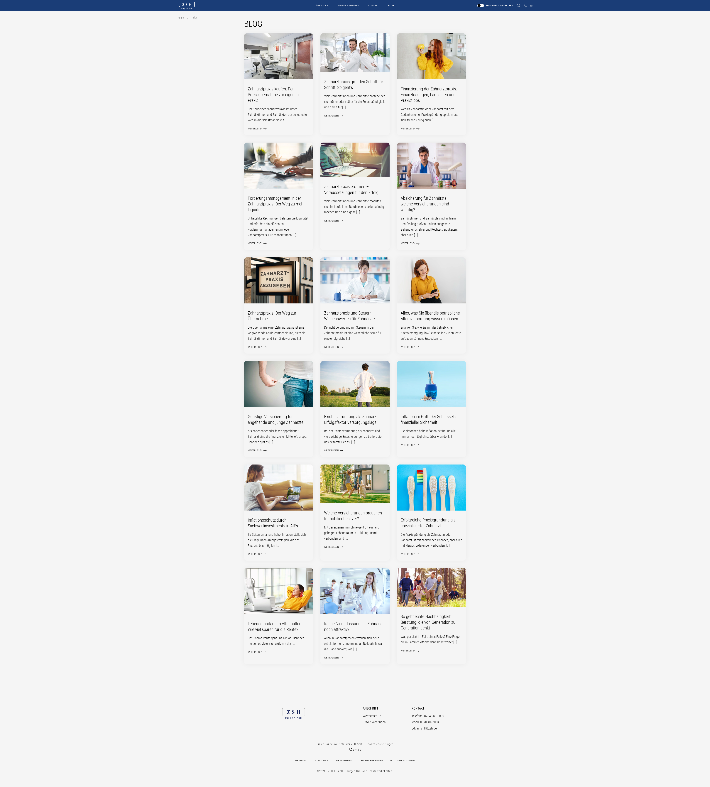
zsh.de (357, 749)
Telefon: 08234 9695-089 (428, 716)
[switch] (480, 5)
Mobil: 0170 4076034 (425, 722)
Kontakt (373, 5)
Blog (391, 5)
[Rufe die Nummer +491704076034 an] (525, 5)
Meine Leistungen (348, 5)
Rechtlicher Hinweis (372, 760)
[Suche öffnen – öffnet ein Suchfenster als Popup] (518, 5)
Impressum (301, 760)
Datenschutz (321, 760)
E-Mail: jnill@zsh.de (424, 728)
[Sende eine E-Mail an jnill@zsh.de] (531, 5)
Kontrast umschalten (499, 5)
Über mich (322, 5)
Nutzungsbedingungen (402, 760)
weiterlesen (255, 128)
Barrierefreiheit (344, 760)
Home (181, 17)
